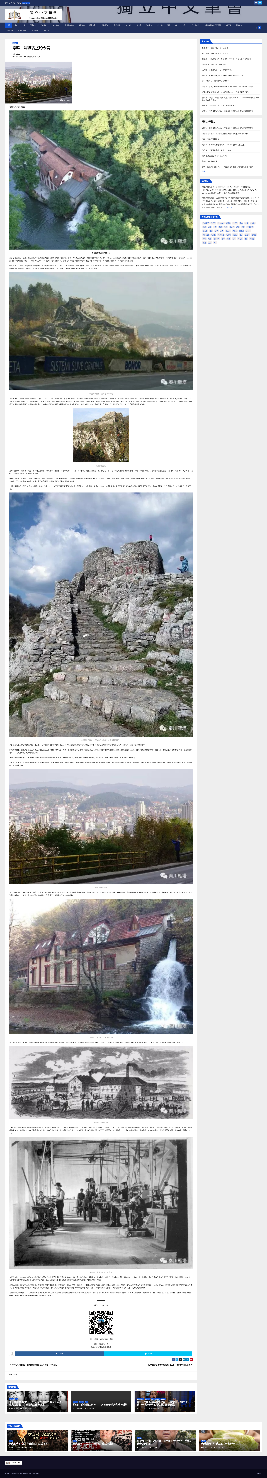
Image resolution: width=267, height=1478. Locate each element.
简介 (16, 25)
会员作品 (105, 25)
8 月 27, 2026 (79, 1447)
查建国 (241, 231)
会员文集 (11, 30)
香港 (204, 243)
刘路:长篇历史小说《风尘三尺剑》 (215, 156)
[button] (256, 28)
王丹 (241, 235)
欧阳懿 (213, 235)
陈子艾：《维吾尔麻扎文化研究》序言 (216, 150)
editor (18, 54)
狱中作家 (92, 25)
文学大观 (138, 25)
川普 (243, 227)
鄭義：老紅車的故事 (209, 161)
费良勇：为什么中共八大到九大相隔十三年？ (219, 105)
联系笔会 (33, 25)
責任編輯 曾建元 (27, 1408)
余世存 (235, 223)
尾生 (237, 227)
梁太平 (248, 231)
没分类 (11, 1440)
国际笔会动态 (69, 25)
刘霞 (215, 227)
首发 (176, 25)
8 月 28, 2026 (15, 1447)
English (46, 30)
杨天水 (228, 231)
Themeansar (35, 1473)
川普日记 (250, 227)
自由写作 (149, 25)
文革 (216, 231)
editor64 (90, 1408)
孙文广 (232, 227)
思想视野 (117, 25)
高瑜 (215, 243)
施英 (221, 231)
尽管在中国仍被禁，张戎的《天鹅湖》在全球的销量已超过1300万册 (227, 111)
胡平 (223, 239)
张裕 (211, 231)
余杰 (241, 223)
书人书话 (128, 25)
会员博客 (35, 30)
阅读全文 (230, 207)
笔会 (209, 239)
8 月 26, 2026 (143, 1447)
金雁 (38, 57)
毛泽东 (228, 235)
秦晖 (34, 57)
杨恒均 (234, 231)
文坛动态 (82, 25)
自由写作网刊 (22, 30)
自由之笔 (160, 25)
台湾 (220, 227)
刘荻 (209, 227)
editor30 (27, 1447)
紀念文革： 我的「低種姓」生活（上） (216, 53)
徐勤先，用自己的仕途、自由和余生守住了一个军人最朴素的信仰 (226, 59)
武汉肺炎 (221, 235)
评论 (17, 1399)
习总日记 (206, 223)
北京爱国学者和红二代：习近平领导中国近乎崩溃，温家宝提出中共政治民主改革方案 (36, 1403)
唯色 (225, 227)
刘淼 (204, 227)
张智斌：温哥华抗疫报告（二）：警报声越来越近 (169, 1365)
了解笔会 (43, 25)
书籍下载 (228, 25)
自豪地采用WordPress (12, 1473)
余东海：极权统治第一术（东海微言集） (217, 70)
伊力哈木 (221, 223)
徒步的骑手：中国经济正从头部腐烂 (215, 81)
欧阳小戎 (206, 235)
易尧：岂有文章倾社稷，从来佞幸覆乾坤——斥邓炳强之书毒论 (226, 92)
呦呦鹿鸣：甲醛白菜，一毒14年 (214, 64)
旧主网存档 (196, 25)
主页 (23, 25)
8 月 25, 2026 (207, 1447)
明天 (168, 25)
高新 (209, 243)
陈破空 (252, 239)
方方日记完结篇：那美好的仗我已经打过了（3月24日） (35, 1365)
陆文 (246, 239)
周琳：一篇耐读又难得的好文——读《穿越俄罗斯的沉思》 (224, 145)
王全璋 (247, 235)
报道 (152, 1399)
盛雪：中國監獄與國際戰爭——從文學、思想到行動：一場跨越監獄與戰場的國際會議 (163, 1403)
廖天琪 (205, 231)
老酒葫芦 (216, 239)
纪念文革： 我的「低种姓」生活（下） (216, 48)
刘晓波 (252, 223)
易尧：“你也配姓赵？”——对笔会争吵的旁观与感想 (100, 1404)
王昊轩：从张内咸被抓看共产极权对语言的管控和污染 (222, 75)
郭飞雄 (240, 239)
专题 (184, 25)
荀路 (228, 239)
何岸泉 (228, 223)
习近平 (213, 223)
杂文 (86, 1401)
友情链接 (239, 25)
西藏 (233, 239)
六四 (246, 223)
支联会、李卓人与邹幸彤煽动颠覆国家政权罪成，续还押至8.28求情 (227, 87)
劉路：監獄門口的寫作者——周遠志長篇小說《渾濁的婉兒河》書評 (227, 167)
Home (259, 1473)
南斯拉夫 (29, 57)
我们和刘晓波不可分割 (213, 25)
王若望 (254, 235)
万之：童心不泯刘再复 (210, 139)
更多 (204, 171)
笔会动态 (56, 25)
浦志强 (235, 235)
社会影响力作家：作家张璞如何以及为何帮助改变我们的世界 (225, 134)
